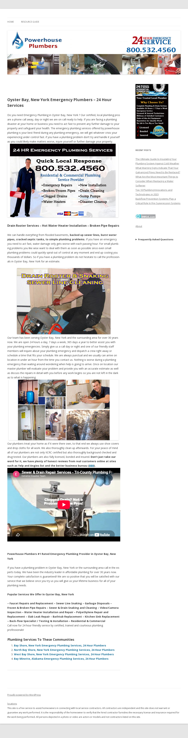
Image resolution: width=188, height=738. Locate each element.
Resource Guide (30, 21)
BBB (91, 465)
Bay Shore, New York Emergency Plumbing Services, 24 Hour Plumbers (60, 645)
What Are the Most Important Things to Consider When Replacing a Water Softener (156, 181)
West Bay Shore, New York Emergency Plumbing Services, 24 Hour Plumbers (64, 654)
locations (12, 703)
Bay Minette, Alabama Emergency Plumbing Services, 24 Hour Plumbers (61, 658)
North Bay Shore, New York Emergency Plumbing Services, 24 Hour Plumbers (64, 650)
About (138, 226)
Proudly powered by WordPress (24, 694)
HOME (10, 21)
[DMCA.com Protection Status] (145, 217)
